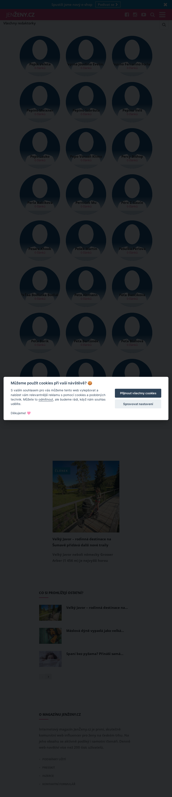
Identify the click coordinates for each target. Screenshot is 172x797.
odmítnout (46, 399)
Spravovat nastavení (138, 404)
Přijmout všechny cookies (138, 393)
